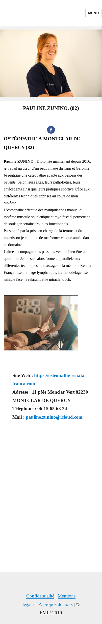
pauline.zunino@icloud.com (54, 417)
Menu (93, 13)
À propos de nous (56, 604)
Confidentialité (40, 595)
